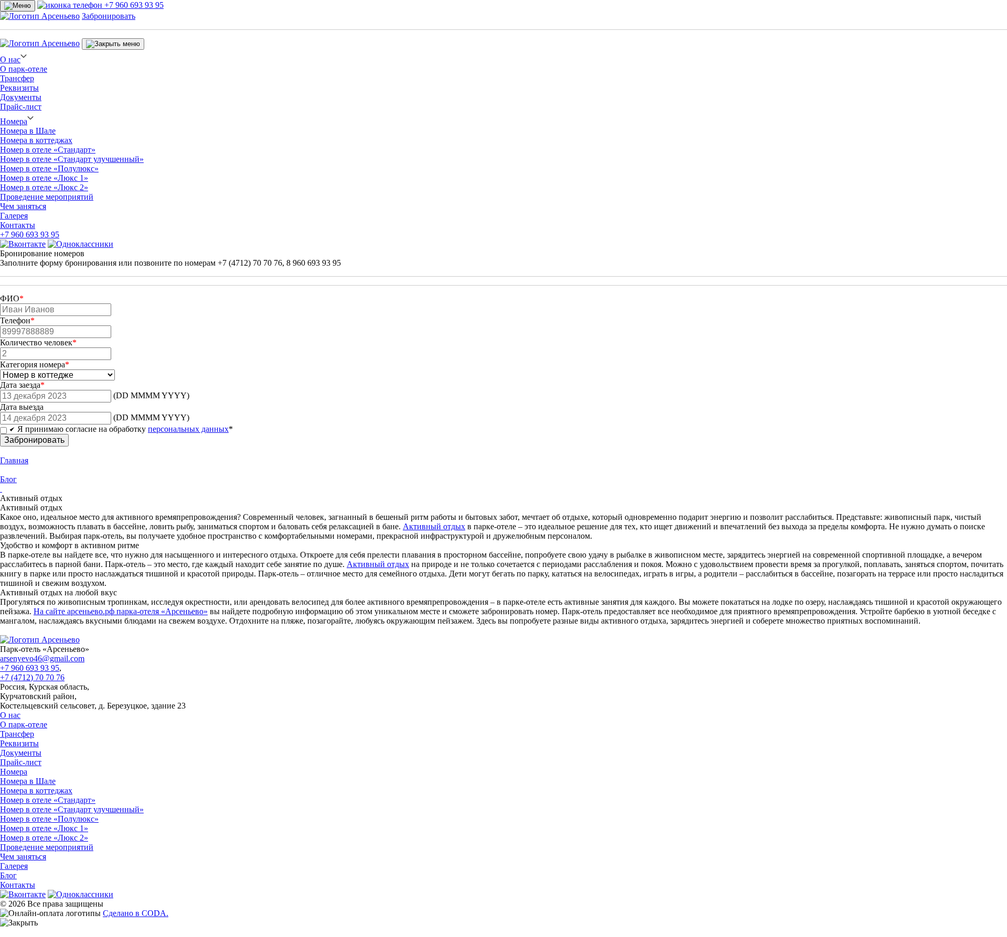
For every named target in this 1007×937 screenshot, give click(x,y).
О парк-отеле (23, 68)
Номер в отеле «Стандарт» (47, 149)
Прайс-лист (20, 106)
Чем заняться (23, 206)
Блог (8, 875)
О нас (10, 59)
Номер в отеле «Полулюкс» (49, 168)
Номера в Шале (28, 130)
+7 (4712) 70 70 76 (32, 677)
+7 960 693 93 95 (29, 234)
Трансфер (17, 78)
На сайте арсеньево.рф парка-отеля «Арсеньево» (121, 611)
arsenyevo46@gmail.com (42, 658)
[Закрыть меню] (113, 44)
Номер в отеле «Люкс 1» (44, 177)
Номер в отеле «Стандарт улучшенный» (72, 159)
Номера (13, 121)
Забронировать (108, 16)
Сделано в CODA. (135, 913)
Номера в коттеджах (36, 140)
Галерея (14, 215)
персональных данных (188, 428)
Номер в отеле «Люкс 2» (44, 187)
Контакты (17, 225)
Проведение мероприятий (46, 196)
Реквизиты (19, 87)
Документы (20, 97)
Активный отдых (434, 526)
